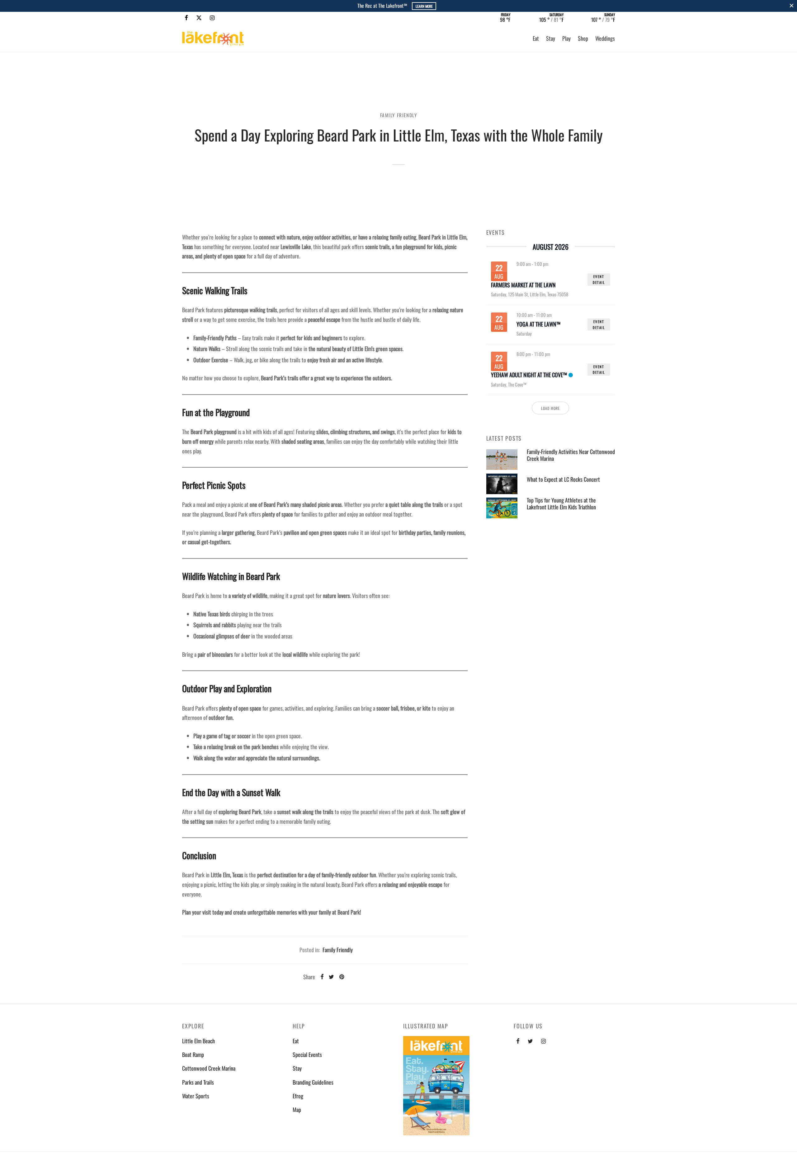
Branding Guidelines (313, 1082)
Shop (583, 38)
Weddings (605, 38)
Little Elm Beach (198, 1041)
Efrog (298, 1096)
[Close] (791, 5)
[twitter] (530, 1041)
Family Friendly (398, 115)
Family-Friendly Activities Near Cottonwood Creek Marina (571, 455)
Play (566, 38)
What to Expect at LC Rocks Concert (563, 479)
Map (297, 1109)
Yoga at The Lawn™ (538, 324)
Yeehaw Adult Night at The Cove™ (529, 375)
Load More (550, 408)
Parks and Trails (198, 1082)
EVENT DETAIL (599, 279)
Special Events (307, 1054)
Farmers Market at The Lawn (523, 285)
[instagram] (543, 1041)
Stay (550, 38)
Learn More (425, 6)
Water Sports (195, 1096)
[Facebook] (186, 17)
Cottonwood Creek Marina (208, 1068)
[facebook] (518, 1041)
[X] (199, 17)
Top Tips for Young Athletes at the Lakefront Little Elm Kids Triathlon (561, 503)
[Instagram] (212, 17)
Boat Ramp (193, 1054)
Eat (536, 38)
